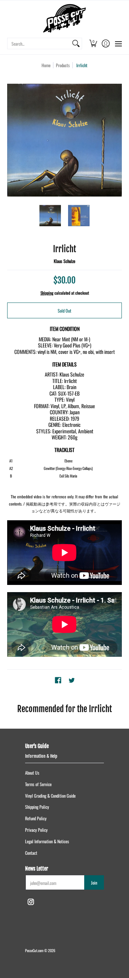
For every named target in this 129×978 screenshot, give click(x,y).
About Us (32, 772)
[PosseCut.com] (64, 18)
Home (46, 65)
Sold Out (64, 310)
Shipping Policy (37, 806)
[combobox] (39, 43)
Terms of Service (38, 784)
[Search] (76, 43)
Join (94, 882)
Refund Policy (36, 818)
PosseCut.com (34, 950)
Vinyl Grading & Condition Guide (50, 795)
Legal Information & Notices (47, 841)
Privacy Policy (36, 829)
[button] (93, 43)
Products (63, 65)
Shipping (46, 293)
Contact (31, 852)
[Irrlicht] (50, 215)
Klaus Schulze (64, 261)
